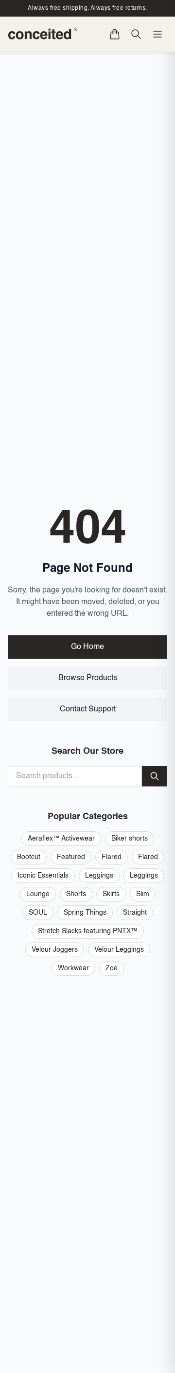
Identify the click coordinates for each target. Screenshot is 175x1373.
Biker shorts (129, 838)
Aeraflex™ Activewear (61, 838)
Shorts (76, 894)
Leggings (99, 875)
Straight (135, 912)
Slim (142, 894)
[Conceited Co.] (43, 34)
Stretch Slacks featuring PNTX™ (88, 931)
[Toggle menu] (157, 34)
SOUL (38, 912)
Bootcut (28, 857)
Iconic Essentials (43, 875)
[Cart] (114, 34)
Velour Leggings (119, 949)
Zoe (111, 968)
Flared (112, 857)
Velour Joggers (55, 949)
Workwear (73, 968)
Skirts (111, 894)
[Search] (136, 34)
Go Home (87, 647)
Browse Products (87, 678)
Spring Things (85, 912)
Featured (71, 857)
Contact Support (88, 709)
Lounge (38, 894)
